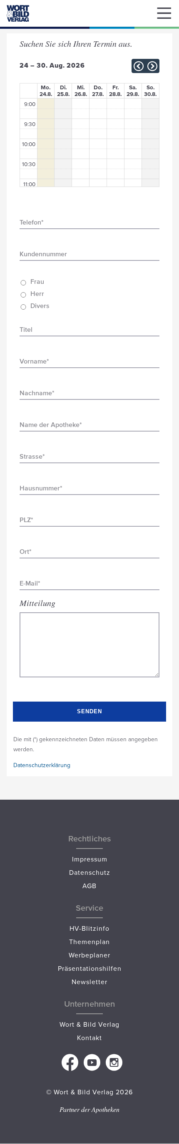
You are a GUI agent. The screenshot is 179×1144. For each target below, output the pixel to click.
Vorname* (34, 361)
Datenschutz (89, 872)
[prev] (139, 66)
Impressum (89, 859)
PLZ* (26, 520)
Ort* (26, 551)
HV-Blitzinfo (89, 928)
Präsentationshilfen (90, 968)
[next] (152, 66)
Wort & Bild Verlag (89, 1024)
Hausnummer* (41, 488)
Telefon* (32, 222)
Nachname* (37, 393)
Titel (26, 329)
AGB (89, 885)
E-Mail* (30, 583)
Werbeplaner (89, 955)
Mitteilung (37, 602)
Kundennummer (43, 254)
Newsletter (89, 981)
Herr (37, 293)
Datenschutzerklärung (41, 765)
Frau (37, 281)
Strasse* (32, 456)
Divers (40, 306)
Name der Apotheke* (51, 424)
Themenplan (89, 941)
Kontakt (89, 1037)
